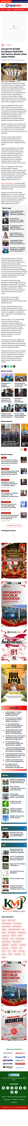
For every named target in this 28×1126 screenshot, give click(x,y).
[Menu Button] (2, 5)
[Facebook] (2, 366)
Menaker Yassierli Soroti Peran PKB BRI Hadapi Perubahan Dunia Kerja (8, 506)
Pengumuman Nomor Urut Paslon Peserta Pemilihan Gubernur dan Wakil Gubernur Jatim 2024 (17, 887)
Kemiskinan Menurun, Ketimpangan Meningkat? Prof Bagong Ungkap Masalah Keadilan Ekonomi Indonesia (21, 400)
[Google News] (20, 1087)
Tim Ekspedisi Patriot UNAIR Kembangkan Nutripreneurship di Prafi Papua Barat (17, 242)
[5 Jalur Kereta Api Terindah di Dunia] (5, 804)
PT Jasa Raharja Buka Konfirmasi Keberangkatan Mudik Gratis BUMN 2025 (14, 725)
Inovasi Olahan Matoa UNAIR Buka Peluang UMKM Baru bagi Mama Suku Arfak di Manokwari (18, 212)
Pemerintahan (6, 502)
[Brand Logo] (8, 1053)
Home (3, 9)
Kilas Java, (4, 81)
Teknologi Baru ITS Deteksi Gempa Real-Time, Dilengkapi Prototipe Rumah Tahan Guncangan (10, 494)
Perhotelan (21, 1099)
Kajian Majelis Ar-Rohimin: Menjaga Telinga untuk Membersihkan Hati (14, 713)
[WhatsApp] (11, 366)
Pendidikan (5, 469)
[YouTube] (16, 1087)
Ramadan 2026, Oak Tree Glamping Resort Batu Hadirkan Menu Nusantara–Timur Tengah (17, 834)
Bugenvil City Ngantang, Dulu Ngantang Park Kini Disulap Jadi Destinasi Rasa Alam (17, 781)
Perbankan (14, 1102)
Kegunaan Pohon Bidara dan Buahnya (17, 864)
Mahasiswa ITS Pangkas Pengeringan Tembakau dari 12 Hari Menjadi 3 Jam (17, 249)
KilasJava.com (10, 1107)
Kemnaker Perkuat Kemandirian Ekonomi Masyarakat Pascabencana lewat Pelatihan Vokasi (14, 765)
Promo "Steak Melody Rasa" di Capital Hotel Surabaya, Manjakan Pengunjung (17, 858)
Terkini (9, 9)
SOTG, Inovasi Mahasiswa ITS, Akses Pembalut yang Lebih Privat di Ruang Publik (17, 220)
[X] (5, 366)
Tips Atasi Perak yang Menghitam (17, 872)
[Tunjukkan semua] (25, 775)
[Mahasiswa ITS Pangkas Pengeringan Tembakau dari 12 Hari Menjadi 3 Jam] (5, 250)
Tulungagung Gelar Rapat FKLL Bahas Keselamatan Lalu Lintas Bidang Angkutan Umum (15, 755)
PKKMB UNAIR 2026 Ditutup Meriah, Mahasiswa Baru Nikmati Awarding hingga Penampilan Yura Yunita (14, 731)
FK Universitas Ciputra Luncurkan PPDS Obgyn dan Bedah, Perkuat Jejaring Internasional (14, 743)
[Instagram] (11, 1087)
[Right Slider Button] (26, 9)
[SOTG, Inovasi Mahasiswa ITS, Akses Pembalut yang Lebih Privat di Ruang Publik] (5, 221)
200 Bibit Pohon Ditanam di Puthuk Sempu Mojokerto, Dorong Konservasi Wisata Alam (7, 415)
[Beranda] (2, 45)
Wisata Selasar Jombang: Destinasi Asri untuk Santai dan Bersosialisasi (17, 788)
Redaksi (4, 1097)
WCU (3, 109)
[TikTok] (24, 1087)
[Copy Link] (14, 366)
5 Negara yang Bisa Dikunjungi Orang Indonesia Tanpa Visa (17, 810)
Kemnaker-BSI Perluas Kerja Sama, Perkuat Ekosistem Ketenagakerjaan (10, 517)
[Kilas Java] (14, 5)
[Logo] (14, 1075)
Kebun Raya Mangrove (8, 183)
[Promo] (5, 859)
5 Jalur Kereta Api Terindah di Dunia (15, 802)
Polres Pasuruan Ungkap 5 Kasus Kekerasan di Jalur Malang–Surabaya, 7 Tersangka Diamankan (14, 719)
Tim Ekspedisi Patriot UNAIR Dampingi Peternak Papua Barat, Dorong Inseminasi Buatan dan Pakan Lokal (17, 227)
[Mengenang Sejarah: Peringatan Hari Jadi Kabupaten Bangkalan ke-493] (5, 851)
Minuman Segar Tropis (17, 878)
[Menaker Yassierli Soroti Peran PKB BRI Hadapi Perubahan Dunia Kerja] (24, 504)
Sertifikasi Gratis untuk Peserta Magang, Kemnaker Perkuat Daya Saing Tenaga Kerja (15, 737)
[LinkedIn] (11, 1092)
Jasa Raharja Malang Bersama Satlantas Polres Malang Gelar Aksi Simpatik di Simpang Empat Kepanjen (15, 749)
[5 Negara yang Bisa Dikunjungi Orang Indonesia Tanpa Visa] (5, 811)
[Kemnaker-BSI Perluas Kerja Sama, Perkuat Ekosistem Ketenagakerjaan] (24, 515)
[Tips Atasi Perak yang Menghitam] (5, 873)
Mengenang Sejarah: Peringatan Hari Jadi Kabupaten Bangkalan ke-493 (17, 850)
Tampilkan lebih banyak (14, 525)
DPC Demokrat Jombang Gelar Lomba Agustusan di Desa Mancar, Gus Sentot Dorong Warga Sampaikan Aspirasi (9, 461)
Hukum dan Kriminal (18, 9)
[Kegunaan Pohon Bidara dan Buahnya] (5, 866)
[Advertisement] (14, 27)
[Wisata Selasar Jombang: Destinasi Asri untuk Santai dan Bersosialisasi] (5, 789)
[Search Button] (25, 5)
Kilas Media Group (21, 1107)
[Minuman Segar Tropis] (5, 881)
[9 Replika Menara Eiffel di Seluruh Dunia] (5, 818)
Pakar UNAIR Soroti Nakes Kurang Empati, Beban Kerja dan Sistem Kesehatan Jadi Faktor (17, 234)
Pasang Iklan (7, 1099)
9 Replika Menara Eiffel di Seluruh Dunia (17, 817)
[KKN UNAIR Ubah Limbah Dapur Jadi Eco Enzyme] (21, 377)
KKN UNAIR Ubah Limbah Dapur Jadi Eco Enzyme (21, 385)
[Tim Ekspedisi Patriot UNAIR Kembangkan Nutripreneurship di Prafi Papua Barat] (5, 243)
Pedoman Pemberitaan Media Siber (16, 1097)
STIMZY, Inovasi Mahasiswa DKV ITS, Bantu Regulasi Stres (15, 760)
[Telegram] (8, 366)
